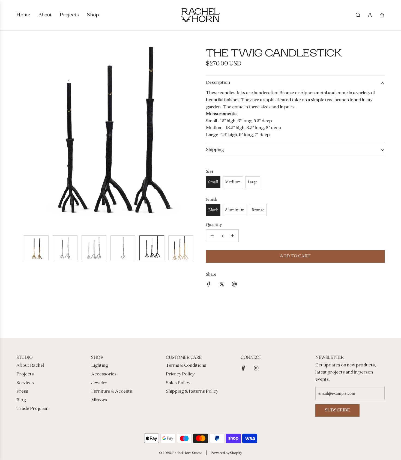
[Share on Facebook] (209, 285)
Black (213, 210)
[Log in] (370, 15)
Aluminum (234, 210)
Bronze (258, 210)
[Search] (358, 15)
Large (253, 182)
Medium (233, 182)
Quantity (214, 225)
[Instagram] (256, 368)
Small (213, 182)
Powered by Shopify (226, 453)
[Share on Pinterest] (234, 285)
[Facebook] (243, 368)
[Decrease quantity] (212, 236)
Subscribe (337, 410)
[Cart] (382, 15)
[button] (20, 139)
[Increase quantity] (232, 236)
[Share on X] (222, 285)
